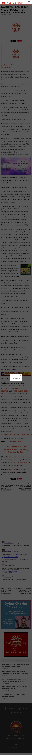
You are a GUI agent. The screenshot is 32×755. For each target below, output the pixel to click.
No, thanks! (16, 378)
